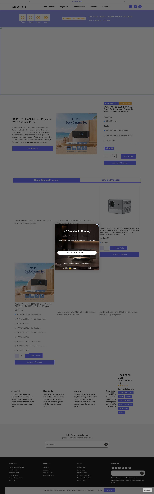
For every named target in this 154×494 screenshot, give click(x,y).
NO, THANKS (77, 258)
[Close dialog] (97, 226)
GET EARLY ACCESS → (77, 253)
